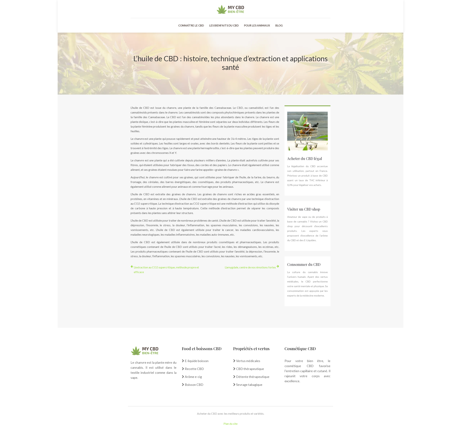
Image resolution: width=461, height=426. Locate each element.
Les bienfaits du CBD (224, 25)
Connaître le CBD (191, 25)
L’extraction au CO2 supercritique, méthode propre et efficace (166, 270)
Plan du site (230, 423)
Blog (279, 25)
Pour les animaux (257, 25)
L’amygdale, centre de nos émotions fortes (250, 267)
